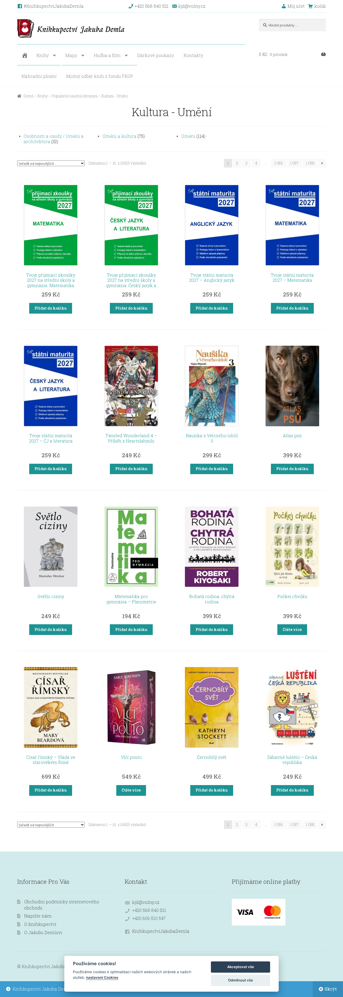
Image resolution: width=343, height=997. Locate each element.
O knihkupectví (40, 924)
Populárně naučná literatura (75, 95)
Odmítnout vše (240, 980)
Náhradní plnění (39, 76)
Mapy (71, 55)
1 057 (294, 163)
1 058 (310, 163)
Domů (28, 95)
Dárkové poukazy (155, 55)
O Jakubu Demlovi (43, 932)
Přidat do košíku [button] (51, 308)
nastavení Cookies (102, 977)
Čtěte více (292, 629)
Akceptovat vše (240, 967)
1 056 (278, 163)
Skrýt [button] (331, 989)
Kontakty (193, 55)
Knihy (42, 55)
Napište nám (38, 916)
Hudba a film (107, 55)
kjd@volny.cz (145, 902)
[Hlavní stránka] (24, 55)
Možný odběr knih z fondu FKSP (99, 76)
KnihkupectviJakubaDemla (160, 931)
